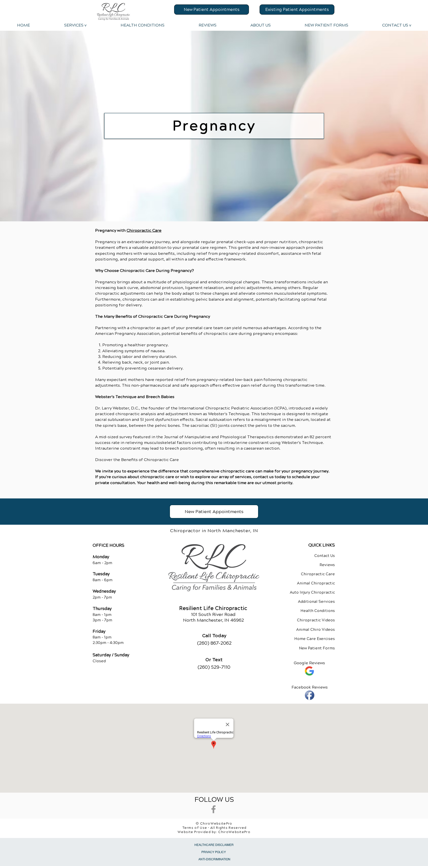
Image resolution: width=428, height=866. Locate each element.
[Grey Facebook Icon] (213, 809)
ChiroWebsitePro (234, 832)
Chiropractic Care (144, 230)
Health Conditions (317, 610)
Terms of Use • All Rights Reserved (215, 828)
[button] (75, 25)
